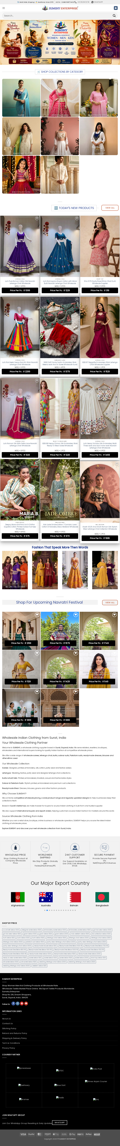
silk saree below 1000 (10, 962)
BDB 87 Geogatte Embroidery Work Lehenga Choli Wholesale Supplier (100, 362)
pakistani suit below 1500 (34, 942)
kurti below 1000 (23, 938)
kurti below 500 (9, 938)
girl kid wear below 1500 (12, 934)
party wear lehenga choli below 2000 (61, 942)
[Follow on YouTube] (26, 1003)
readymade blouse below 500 (45, 946)
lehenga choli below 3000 (13, 942)
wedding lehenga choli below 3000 (16, 966)
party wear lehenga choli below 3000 (17, 946)
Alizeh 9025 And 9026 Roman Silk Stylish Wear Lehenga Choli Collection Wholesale (100, 525)
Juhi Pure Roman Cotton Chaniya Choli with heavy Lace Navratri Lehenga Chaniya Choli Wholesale (21, 711)
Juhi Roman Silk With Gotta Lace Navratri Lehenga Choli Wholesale (20, 443)
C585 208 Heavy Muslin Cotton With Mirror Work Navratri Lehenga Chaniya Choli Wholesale (60, 634)
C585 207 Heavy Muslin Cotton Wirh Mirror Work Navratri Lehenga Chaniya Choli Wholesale (60, 711)
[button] (3, 8)
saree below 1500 (66, 958)
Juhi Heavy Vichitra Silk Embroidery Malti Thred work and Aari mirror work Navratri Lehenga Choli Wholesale (100, 444)
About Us (6, 1018)
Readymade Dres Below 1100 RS (92, 950)
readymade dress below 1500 (65, 954)
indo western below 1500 (80, 934)
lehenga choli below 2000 (79, 938)
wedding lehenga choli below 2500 (82, 962)
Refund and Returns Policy (14, 1033)
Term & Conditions (11, 1043)
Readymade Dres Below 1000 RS (66, 950)
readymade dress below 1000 (40, 954)
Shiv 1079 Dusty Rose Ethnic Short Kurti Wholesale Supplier (100, 282)
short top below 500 (98, 958)
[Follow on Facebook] (13, 1003)
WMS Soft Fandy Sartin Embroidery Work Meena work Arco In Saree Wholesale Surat (60, 362)
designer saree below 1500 (31, 930)
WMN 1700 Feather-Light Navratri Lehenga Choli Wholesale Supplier (21, 635)
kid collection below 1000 (101, 934)
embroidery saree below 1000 (55, 930)
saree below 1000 (50, 958)
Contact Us (7, 1023)
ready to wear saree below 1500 (14, 958)
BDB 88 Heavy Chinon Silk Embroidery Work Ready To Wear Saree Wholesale (60, 443)
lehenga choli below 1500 (56, 938)
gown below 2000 (61, 934)
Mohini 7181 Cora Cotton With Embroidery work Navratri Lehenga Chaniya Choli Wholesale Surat (98, 634)
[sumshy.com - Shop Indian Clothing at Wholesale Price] (60, 8)
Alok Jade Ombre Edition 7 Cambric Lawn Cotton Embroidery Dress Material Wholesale (60, 525)
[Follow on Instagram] (17, 1003)
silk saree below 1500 (28, 962)
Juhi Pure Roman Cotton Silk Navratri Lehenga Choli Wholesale (20, 282)
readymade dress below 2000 (89, 954)
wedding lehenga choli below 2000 (52, 962)
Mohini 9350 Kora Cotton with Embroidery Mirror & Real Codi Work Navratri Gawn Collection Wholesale (59, 672)
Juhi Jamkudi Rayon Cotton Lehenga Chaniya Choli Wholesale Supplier (21, 673)
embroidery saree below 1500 (80, 930)
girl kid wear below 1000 (102, 930)
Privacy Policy (8, 1048)
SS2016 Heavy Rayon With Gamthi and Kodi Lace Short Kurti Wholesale (99, 673)
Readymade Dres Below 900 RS (40, 950)
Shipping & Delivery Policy (14, 1038)
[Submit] (114, 16)
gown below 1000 (30, 934)
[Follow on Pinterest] (22, 1003)
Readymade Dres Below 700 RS (96, 946)
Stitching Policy (9, 1028)
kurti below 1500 (38, 938)
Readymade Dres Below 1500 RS (14, 954)
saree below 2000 (81, 958)
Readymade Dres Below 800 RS (14, 950)
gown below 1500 (45, 934)
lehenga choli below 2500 (101, 938)
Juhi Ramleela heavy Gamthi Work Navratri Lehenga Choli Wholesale (20, 362)
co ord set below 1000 (11, 930)
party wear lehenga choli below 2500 (92, 942)
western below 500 (39, 966)
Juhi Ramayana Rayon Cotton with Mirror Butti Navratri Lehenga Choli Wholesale (60, 282)
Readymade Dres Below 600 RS (70, 946)
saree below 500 (35, 958)
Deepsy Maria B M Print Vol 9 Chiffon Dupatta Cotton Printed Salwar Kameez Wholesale (20, 526)
